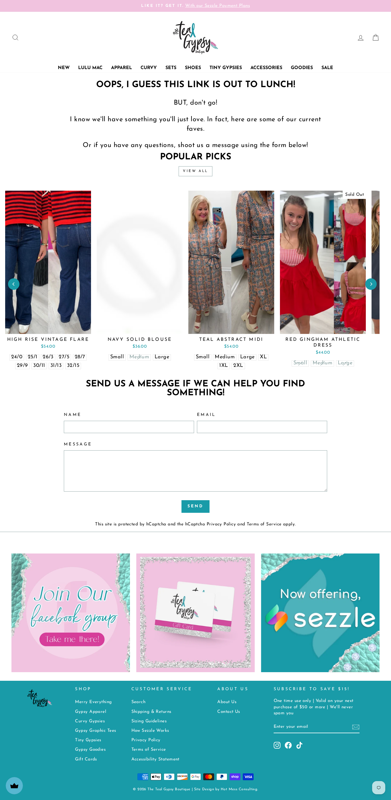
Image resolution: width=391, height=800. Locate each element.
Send (195, 506)
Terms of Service (264, 524)
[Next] (371, 284)
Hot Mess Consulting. (239, 789)
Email (206, 415)
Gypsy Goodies (90, 750)
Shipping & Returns (151, 712)
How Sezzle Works (150, 731)
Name (72, 415)
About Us (226, 702)
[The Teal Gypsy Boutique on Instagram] (277, 745)
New (64, 68)
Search (138, 702)
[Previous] (13, 284)
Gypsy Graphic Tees (95, 731)
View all (195, 171)
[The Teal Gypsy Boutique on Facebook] (288, 745)
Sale (327, 68)
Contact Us (228, 712)
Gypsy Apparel (90, 712)
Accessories (266, 68)
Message (78, 444)
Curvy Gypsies (90, 721)
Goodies (302, 68)
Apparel (121, 68)
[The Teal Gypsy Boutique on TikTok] (299, 745)
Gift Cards (86, 759)
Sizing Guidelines (149, 721)
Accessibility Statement (155, 759)
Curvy (149, 68)
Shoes (193, 68)
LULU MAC (90, 68)
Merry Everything (93, 702)
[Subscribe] (356, 727)
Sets (170, 68)
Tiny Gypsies (226, 68)
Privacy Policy (221, 524)
